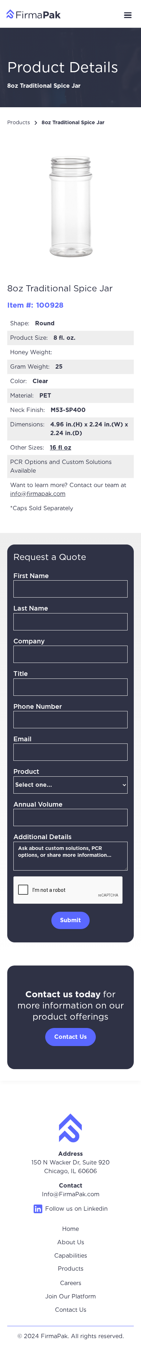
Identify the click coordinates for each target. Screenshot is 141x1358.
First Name (31, 575)
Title (20, 673)
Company (29, 641)
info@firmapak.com (37, 493)
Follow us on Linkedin (76, 1208)
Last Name (30, 608)
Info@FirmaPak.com (70, 1194)
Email (22, 738)
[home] (32, 14)
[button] (128, 15)
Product (26, 771)
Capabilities (70, 1255)
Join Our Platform (70, 1296)
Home (70, 1228)
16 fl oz (60, 447)
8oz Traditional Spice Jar (73, 122)
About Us (70, 1242)
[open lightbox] (70, 201)
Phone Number (37, 706)
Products (18, 122)
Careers (70, 1283)
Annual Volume (38, 804)
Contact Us (70, 1309)
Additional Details (42, 836)
